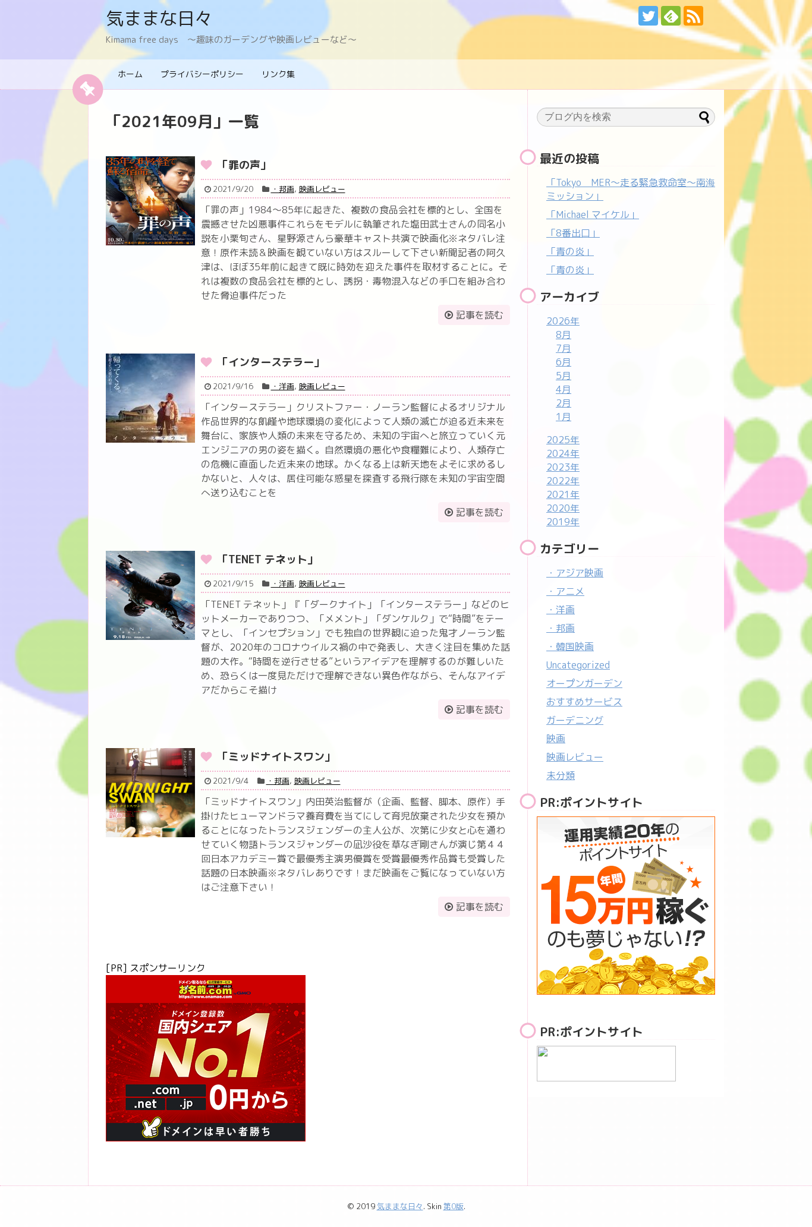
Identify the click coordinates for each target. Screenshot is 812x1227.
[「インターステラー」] (150, 398)
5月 (563, 375)
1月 (563, 416)
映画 (555, 738)
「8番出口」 (573, 232)
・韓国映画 (570, 646)
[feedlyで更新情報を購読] (671, 16)
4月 (563, 389)
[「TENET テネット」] (150, 595)
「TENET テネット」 (268, 559)
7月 (563, 348)
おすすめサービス (584, 701)
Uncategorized (578, 664)
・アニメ (565, 591)
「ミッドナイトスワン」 (276, 756)
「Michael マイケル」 (592, 214)
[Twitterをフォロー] (648, 16)
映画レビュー (322, 189)
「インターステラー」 (271, 362)
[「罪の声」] (150, 200)
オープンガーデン (584, 683)
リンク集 (278, 74)
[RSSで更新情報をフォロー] (693, 16)
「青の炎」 (570, 251)
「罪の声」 (244, 164)
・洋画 (282, 386)
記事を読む (479, 314)
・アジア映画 (574, 572)
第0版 (453, 1206)
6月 (563, 361)
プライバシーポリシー (202, 74)
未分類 (560, 775)
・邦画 (282, 189)
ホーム (130, 74)
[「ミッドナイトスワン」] (150, 792)
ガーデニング (574, 720)
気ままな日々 (159, 18)
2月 (563, 402)
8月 (563, 334)
